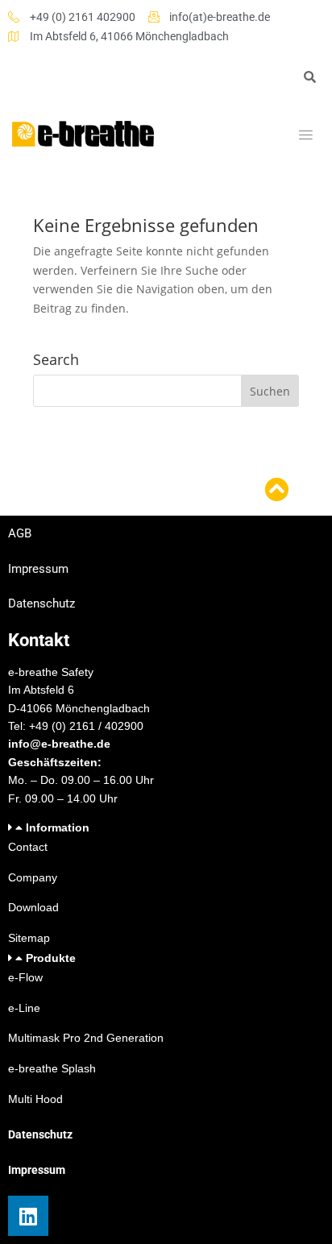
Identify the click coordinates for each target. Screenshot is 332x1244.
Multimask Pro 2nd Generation (86, 1037)
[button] (166, 828)
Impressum (38, 569)
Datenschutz (41, 603)
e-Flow (25, 977)
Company (32, 877)
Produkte (51, 958)
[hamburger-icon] (306, 135)
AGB (19, 533)
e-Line (24, 1007)
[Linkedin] (28, 1216)
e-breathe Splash (52, 1068)
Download (33, 907)
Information (57, 827)
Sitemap (29, 937)
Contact (28, 846)
